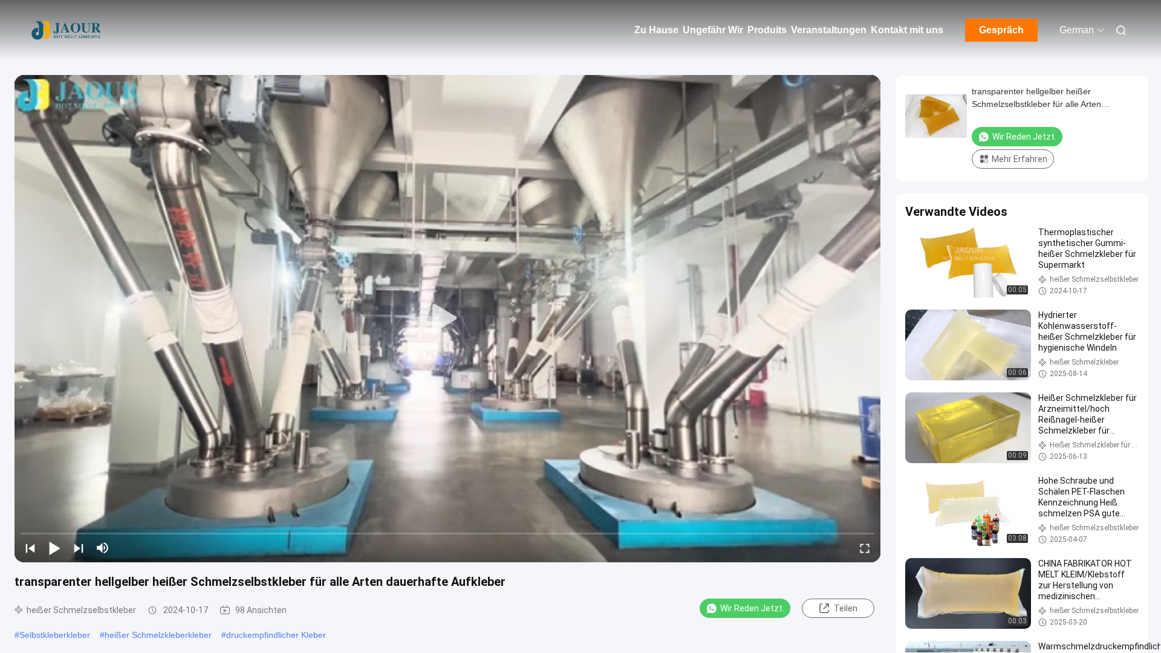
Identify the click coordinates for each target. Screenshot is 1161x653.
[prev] (30, 548)
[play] (447, 319)
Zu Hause (656, 30)
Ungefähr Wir (713, 30)
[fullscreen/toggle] (865, 548)
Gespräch (1001, 30)
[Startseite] (66, 30)
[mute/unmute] (103, 548)
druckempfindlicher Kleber (276, 635)
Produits (767, 30)
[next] (79, 548)
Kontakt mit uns (907, 30)
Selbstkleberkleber (54, 635)
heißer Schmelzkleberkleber (158, 635)
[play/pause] (54, 548)
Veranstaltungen (829, 30)
